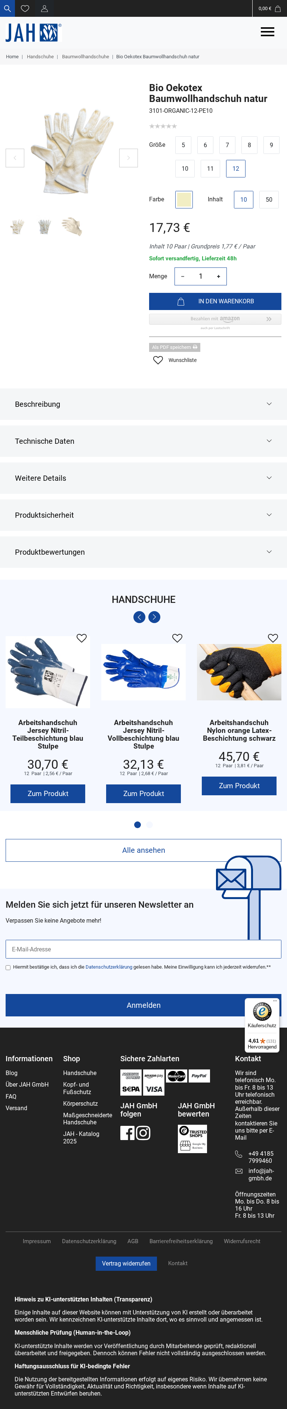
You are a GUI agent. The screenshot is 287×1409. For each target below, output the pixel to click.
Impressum (37, 1241)
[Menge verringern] (183, 276)
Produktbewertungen (50, 552)
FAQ (11, 1096)
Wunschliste (183, 360)
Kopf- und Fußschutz (77, 1088)
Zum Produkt (48, 793)
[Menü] (275, 1002)
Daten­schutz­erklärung (89, 1241)
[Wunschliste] (25, 8)
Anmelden (144, 1005)
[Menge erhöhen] (218, 276)
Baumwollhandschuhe (85, 56)
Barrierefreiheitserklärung (181, 1241)
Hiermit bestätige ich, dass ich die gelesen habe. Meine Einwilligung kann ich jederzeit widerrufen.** (142, 967)
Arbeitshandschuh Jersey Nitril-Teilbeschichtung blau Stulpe (47, 734)
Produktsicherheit (44, 515)
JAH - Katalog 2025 (81, 1137)
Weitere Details (40, 478)
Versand (16, 1108)
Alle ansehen (143, 850)
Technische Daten (44, 441)
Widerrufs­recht (242, 1241)
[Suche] (7, 8)
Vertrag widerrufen (126, 1263)
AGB (132, 1241)
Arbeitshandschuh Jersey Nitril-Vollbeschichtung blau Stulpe (143, 734)
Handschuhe (40, 56)
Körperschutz (80, 1103)
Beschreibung (37, 404)
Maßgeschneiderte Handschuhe (87, 1119)
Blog (12, 1073)
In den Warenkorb (226, 301)
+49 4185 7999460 (261, 1157)
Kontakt (178, 1263)
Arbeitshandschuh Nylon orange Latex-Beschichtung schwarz (239, 731)
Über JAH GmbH (27, 1084)
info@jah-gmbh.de (261, 1174)
